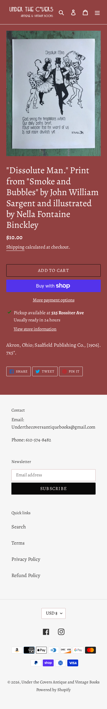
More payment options (53, 300)
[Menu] (97, 12)
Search (18, 526)
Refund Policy (25, 575)
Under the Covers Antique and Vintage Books (60, 682)
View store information (35, 329)
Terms (18, 542)
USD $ (51, 613)
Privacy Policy (25, 559)
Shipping (15, 247)
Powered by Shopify (53, 690)
